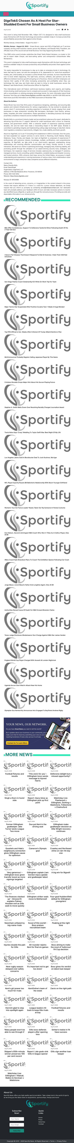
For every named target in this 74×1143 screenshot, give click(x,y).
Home (40, 1117)
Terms (52, 1141)
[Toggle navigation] (6, 14)
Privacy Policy (61, 1141)
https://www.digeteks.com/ (19, 176)
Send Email (12, 167)
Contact (41, 1124)
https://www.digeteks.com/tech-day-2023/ (35, 95)
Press (40, 1120)
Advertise (41, 1122)
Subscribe (16, 1131)
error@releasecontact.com (50, 188)
